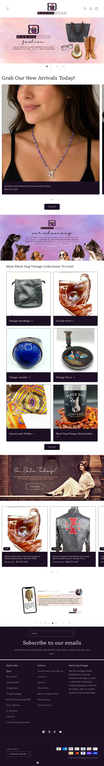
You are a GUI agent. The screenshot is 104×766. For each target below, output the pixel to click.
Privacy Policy (43, 688)
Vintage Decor (64, 377)
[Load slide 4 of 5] (53, 623)
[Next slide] (57, 66)
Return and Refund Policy (48, 694)
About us (41, 682)
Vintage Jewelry (18, 377)
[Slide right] (57, 200)
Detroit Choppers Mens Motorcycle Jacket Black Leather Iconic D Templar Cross (71, 557)
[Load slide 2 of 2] (51, 66)
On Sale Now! (63, 320)
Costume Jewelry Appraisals (18, 722)
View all (52, 207)
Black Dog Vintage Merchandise (74, 433)
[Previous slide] (41, 66)
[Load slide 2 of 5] (45, 623)
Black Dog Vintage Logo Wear (18, 700)
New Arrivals (11, 677)
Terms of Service (44, 705)
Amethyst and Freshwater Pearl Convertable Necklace (28, 186)
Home (8, 671)
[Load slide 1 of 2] (47, 66)
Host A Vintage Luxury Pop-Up (50, 671)
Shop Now (62, 49)
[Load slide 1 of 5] (41, 623)
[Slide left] (46, 200)
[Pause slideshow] (63, 66)
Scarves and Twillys (20, 433)
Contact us (42, 677)
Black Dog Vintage (79, 758)
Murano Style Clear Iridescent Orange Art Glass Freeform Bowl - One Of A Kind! (22, 557)
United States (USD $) (17, 754)
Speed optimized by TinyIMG (56, 763)
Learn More (52, 246)
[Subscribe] (72, 634)
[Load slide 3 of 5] (49, 623)
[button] (7, 8)
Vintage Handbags (19, 320)
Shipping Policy (44, 700)
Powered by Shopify (91, 758)
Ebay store (10, 717)
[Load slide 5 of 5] (56, 623)
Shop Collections (13, 705)
